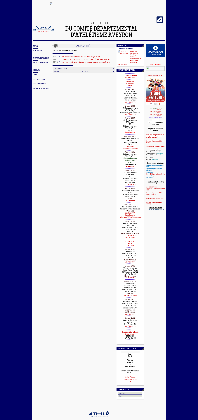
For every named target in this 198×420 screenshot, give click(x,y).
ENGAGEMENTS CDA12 (41, 58)
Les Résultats (130, 102)
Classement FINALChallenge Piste (130, 77)
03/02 (55, 62)
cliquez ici (161, 152)
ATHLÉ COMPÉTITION (40, 63)
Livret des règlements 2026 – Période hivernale (155, 193)
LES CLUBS (36, 70)
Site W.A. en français (155, 210)
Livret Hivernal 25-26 (155, 108)
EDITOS (35, 46)
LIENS (35, 75)
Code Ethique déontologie (155, 174)
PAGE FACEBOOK (39, 79)
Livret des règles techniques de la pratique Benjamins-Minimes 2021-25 (155, 136)
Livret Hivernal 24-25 (155, 111)
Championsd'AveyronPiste (130, 84)
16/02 (55, 57)
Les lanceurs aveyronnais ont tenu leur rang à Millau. (81, 57)
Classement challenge (130, 332)
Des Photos (130, 238)
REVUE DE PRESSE (39, 84)
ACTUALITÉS (37, 51)
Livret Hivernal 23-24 (155, 114)
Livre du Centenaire (125, 49)
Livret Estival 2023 (155, 116)
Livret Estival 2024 (155, 113)
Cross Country (130, 334)
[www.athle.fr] (160, 23)
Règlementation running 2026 (155, 198)
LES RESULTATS (130, 278)
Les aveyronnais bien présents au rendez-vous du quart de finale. (86, 62)
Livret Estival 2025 (155, 110)
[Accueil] (43, 31)
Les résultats (130, 166)
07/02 (55, 59)
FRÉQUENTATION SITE (41, 88)
